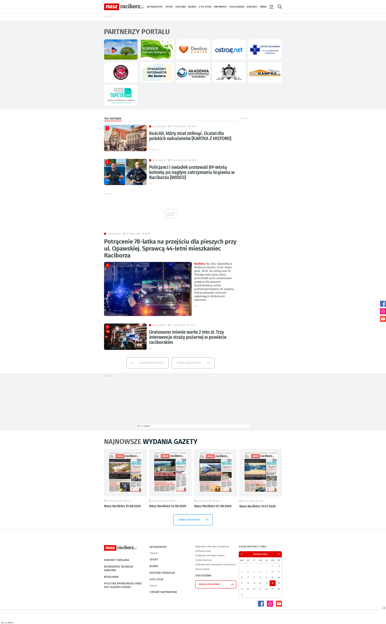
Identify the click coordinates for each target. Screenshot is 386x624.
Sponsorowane (202, 569)
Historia (153, 585)
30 (279, 589)
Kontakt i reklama (116, 560)
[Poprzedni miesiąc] (279, 554)
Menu (263, 6)
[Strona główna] (124, 6)
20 (260, 583)
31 (242, 595)
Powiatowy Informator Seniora (209, 555)
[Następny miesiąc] (242, 554)
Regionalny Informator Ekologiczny (212, 546)
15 (272, 577)
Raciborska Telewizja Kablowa (118, 568)
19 (254, 583)
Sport (169, 6)
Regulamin (111, 577)
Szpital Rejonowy (203, 560)
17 (242, 583)
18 (248, 583)
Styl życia (205, 6)
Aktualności (155, 6)
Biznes (192, 6)
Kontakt (252, 6)
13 (260, 577)
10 (242, 577)
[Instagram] (270, 604)
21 (266, 583)
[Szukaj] (280, 7)
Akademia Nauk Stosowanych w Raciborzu (215, 564)
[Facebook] (261, 604)
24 (242, 589)
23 (279, 583)
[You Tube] (279, 604)
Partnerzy (220, 6)
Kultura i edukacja (162, 572)
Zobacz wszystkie (189, 519)
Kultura (181, 6)
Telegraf (154, 553)
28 (266, 589)
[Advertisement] (193, 402)
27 (260, 589)
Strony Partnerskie (163, 592)
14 (266, 577)
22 (273, 583)
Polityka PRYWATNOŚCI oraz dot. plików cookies (123, 585)
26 (254, 589)
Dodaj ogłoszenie (209, 584)
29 (273, 589)
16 (279, 577)
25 (248, 589)
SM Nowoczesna (203, 551)
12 (254, 577)
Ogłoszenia (236, 6)
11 (248, 577)
